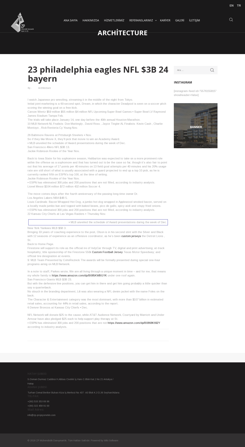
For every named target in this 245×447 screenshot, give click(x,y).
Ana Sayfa (71, 20)
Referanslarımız (141, 20)
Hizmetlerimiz (114, 20)
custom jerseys (131, 236)
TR (239, 5)
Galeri (179, 20)
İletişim (194, 20)
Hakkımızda (90, 20)
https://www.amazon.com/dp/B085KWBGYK (79, 275)
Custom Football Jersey (107, 252)
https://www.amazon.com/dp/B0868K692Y (134, 322)
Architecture (44, 88)
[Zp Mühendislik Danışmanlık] (22, 22)
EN (232, 5)
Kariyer (165, 20)
